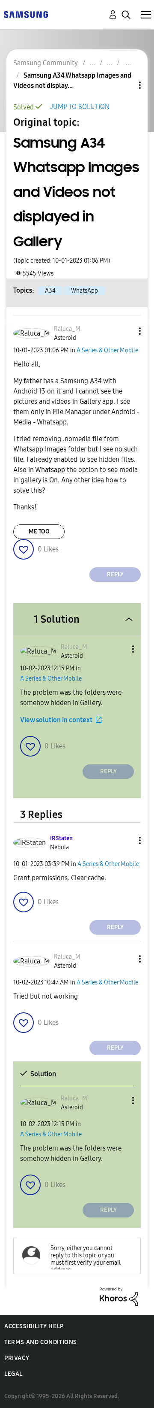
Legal (13, 1374)
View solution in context (56, 720)
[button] (125, 331)
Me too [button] (39, 531)
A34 (50, 290)
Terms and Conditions (40, 1342)
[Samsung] (25, 14)
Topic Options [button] (125, 85)
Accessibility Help (34, 1326)
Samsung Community (45, 63)
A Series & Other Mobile (107, 350)
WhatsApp (84, 290)
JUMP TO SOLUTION (80, 107)
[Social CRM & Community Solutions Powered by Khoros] (119, 1296)
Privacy (16, 1358)
